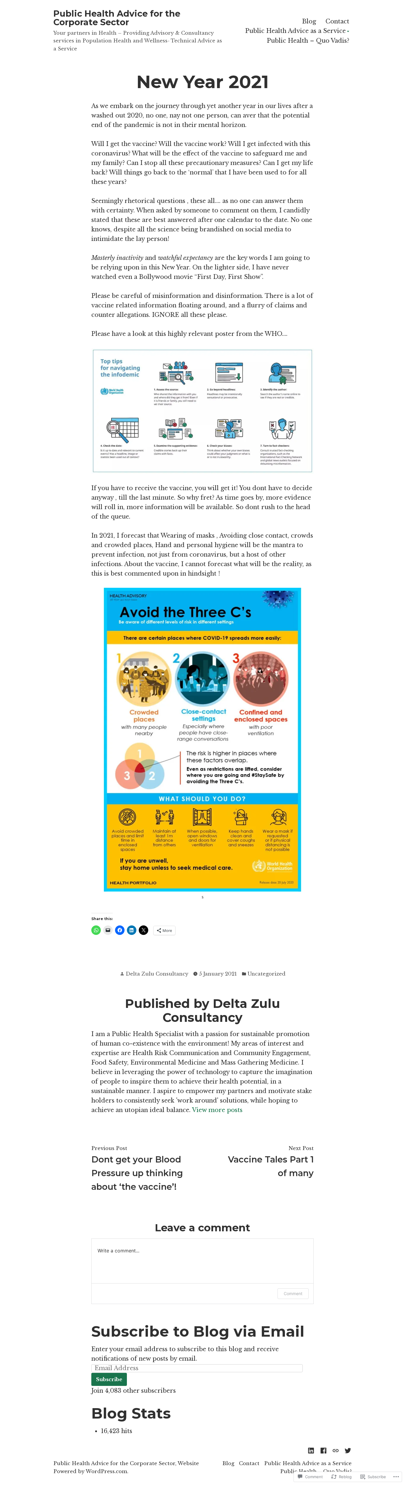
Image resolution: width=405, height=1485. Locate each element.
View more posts (217, 1110)
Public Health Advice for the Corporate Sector (116, 17)
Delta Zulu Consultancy (157, 974)
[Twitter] (347, 1450)
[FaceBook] (323, 1450)
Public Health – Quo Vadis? (308, 41)
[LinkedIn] (312, 1450)
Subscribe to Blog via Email (197, 1331)
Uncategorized (267, 974)
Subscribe (109, 1379)
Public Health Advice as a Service (295, 31)
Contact (337, 21)
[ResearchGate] (336, 1450)
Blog (309, 21)
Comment (293, 1293)
